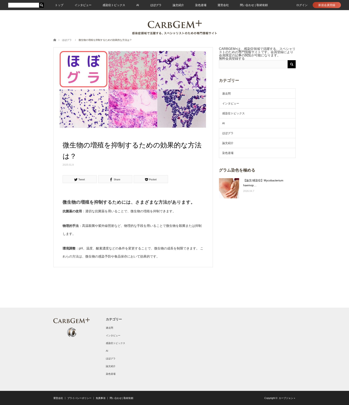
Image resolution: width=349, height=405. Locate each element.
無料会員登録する (232, 58)
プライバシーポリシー (79, 398)
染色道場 (200, 5)
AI (137, 5)
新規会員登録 (326, 5)
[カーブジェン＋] (174, 27)
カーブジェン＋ (287, 398)
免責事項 (100, 398)
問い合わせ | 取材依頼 (254, 5)
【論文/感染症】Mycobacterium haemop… (263, 183)
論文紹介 (178, 5)
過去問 (226, 93)
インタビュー (83, 5)
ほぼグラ (156, 5)
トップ (59, 5)
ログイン (302, 5)
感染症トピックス (114, 5)
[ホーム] (54, 39)
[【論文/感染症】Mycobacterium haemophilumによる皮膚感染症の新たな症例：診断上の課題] (229, 188)
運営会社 (223, 5)
